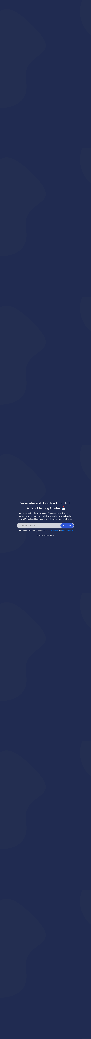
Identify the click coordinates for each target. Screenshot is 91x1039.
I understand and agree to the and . (47, 530)
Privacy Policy (67, 530)
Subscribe (67, 525)
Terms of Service (52, 530)
